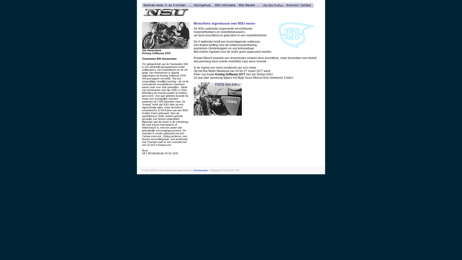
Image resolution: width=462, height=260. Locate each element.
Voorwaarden (200, 170)
